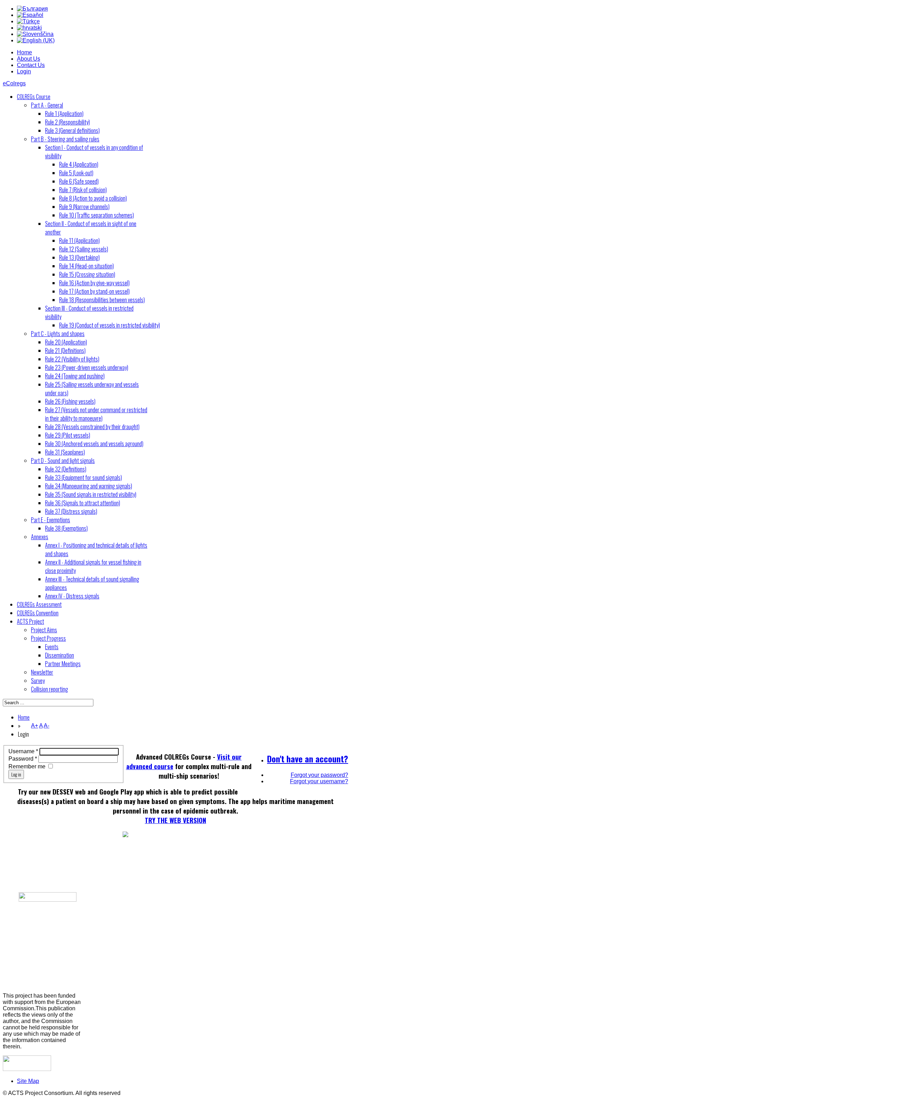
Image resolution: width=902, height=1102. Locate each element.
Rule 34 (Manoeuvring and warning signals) (88, 486)
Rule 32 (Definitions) (65, 469)
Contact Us (31, 65)
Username (23, 751)
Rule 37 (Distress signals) (71, 511)
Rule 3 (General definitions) (72, 130)
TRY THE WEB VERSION (175, 820)
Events (51, 647)
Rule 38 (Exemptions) (66, 528)
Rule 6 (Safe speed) (79, 181)
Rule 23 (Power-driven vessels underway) (86, 367)
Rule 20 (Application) (66, 342)
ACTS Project (30, 621)
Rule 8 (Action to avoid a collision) (93, 198)
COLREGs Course (33, 96)
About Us (28, 59)
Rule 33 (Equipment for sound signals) (83, 477)
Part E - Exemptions (50, 520)
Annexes (39, 536)
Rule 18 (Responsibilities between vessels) (102, 300)
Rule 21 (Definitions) (65, 350)
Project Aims (44, 630)
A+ (34, 726)
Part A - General (47, 105)
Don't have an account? (307, 758)
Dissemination (59, 655)
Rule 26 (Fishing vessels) (70, 401)
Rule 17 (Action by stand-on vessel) (94, 291)
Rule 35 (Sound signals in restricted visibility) (90, 494)
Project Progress (48, 638)
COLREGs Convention (37, 613)
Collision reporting (49, 689)
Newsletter (42, 672)
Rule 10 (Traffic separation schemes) (96, 215)
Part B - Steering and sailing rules (65, 139)
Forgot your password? (319, 775)
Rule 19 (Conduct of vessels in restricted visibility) (109, 325)
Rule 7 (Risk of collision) (83, 189)
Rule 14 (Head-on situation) (86, 266)
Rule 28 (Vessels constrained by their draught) (92, 426)
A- (46, 726)
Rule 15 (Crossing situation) (87, 274)
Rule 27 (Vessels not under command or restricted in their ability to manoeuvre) (96, 414)
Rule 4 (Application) (78, 164)
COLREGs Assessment (39, 604)
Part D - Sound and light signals (63, 460)
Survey (38, 680)
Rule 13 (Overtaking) (79, 257)
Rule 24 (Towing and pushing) (75, 376)
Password (22, 759)
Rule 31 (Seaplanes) (65, 452)
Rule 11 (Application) (79, 240)
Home (24, 52)
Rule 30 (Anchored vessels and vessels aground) (94, 443)
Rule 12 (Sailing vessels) (83, 249)
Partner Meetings (63, 663)
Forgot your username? (319, 781)
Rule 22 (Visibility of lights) (72, 359)
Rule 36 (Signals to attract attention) (82, 503)
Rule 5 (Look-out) (76, 173)
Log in (16, 774)
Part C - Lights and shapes (58, 333)
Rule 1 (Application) (64, 113)
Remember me (26, 766)
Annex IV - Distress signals (72, 596)
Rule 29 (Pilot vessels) (67, 435)
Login (24, 71)
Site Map (28, 1081)
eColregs (14, 83)
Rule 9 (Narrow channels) (84, 206)
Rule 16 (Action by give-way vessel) (94, 283)
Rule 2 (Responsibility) (67, 122)
